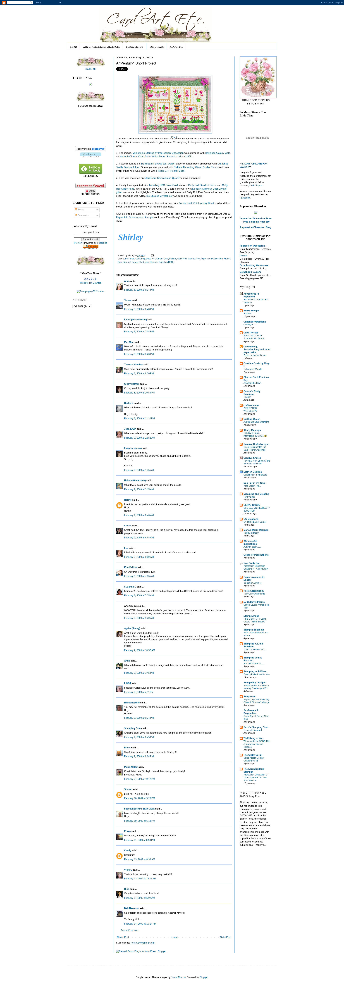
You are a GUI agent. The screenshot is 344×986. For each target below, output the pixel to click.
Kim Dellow (130, 567)
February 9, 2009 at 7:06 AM (139, 576)
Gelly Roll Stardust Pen (188, 258)
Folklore (247, 313)
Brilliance (129, 258)
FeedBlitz (102, 243)
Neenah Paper (130, 262)
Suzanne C (130, 586)
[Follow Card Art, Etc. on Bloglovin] (90, 156)
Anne (127, 660)
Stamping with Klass (254, 671)
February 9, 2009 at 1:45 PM (139, 673)
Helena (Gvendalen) (135, 480)
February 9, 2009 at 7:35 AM (139, 595)
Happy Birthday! (251, 533)
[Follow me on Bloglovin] (90, 150)
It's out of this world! (252, 730)
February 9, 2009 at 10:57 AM (139, 650)
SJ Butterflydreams (254, 602)
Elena (127, 747)
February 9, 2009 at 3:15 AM (139, 489)
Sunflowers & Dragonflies (250, 712)
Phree (127, 831)
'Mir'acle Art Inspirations (250, 542)
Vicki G (128, 869)
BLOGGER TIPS (134, 46)
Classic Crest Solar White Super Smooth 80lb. (156, 156)
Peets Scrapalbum (253, 590)
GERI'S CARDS (251, 505)
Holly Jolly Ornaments (254, 594)
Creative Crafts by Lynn (256, 444)
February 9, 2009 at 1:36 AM (139, 470)
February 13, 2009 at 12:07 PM (140, 878)
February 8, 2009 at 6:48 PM (139, 309)
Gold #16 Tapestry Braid (197, 203)
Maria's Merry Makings (255, 530)
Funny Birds (249, 497)
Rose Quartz (162, 177)
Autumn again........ (252, 547)
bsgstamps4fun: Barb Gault (139, 808)
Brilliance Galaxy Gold (217, 152)
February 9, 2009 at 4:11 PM (139, 692)
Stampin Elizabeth (253, 629)
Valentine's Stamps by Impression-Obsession (158, 152)
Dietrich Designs (252, 472)
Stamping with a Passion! (252, 659)
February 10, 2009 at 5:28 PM (139, 798)
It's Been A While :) (252, 583)
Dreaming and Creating (256, 494)
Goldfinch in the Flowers (255, 475)
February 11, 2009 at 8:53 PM (139, 840)
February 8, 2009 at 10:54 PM (139, 392)
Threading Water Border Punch (196, 167)
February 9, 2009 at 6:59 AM (139, 557)
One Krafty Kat (251, 563)
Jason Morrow (178, 977)
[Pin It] (174, 103)
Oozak (243, 255)
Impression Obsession (212, 258)
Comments (83, 215)
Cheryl (127, 525)
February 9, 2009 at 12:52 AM (139, 437)
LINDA (127, 683)
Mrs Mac (128, 342)
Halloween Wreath (252, 369)
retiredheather (132, 702)
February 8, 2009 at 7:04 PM (139, 331)
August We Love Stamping (256, 422)
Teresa (127, 300)
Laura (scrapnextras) (135, 319)
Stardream (144, 262)
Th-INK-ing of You (253, 738)
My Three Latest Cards (254, 522)
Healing (247, 397)
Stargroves (249, 696)
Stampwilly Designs (254, 682)
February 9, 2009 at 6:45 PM (139, 737)
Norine (128, 499)
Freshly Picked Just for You (256, 674)
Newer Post (123, 937)
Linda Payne (255, 185)
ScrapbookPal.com (250, 272)
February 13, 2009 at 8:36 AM (139, 859)
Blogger (203, 977)
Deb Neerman (131, 908)
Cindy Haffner (131, 384)
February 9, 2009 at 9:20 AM (139, 618)
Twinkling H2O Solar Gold (163, 185)
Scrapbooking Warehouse (254, 265)
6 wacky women (133, 448)
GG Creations (250, 519)
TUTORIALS (156, 46)
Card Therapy (250, 332)
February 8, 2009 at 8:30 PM (139, 373)
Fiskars (172, 258)
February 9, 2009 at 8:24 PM (139, 756)
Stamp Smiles (251, 616)
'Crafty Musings (252, 430)
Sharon (128, 789)
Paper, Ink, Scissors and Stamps (135, 217)
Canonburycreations (254, 321)
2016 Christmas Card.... (254, 649)
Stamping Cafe (132, 728)
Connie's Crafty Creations (251, 392)
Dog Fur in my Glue (254, 483)
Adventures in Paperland (251, 295)
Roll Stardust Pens (202, 185)
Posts (80, 209)
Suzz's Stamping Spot (255, 727)
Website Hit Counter (90, 282)
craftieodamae (251, 405)
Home (73, 46)
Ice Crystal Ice (159, 195)
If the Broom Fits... (252, 486)
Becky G (128, 403)
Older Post (225, 937)
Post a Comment (129, 930)
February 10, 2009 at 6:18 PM (139, 821)
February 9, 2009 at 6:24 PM (139, 718)
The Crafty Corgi (252, 755)
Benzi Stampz (251, 310)
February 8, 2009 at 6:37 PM (139, 289)
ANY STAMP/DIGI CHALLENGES (101, 46)
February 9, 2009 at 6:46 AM (139, 515)
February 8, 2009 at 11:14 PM (139, 418)
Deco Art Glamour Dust (157, 258)
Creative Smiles (252, 458)
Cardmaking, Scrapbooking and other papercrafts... (256, 349)
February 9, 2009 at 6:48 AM (139, 537)
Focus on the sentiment (254, 355)
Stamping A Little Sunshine (253, 645)
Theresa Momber (133, 364)
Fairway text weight (158, 163)
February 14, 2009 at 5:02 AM (139, 898)
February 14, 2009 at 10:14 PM (140, 923)
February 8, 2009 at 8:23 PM (139, 354)
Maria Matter (131, 767)
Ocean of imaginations (256, 554)
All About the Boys (252, 383)
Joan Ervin (130, 429)
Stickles (153, 262)
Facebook (245, 197)
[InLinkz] (90, 84)
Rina (126, 889)
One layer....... (250, 324)
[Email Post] (152, 255)
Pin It (174, 137)
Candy (127, 850)
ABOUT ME (176, 46)
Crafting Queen (251, 419)
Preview (78, 243)
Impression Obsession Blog (255, 227)
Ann (126, 281)
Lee (126, 548)
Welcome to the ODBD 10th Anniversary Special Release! (256, 744)
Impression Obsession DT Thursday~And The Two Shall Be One (256, 777)
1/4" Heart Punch (170, 170)
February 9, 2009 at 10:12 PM (139, 779)
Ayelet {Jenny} (132, 628)
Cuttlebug (140, 258)
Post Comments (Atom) (143, 942)
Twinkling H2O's (166, 262)
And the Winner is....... (253, 663)
